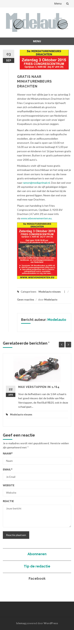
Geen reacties (25, 299)
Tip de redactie (37, 566)
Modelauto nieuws (50, 291)
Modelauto (50, 299)
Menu (58, 3)
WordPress (51, 623)
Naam (8, 453)
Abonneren (37, 554)
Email (8, 469)
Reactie (8, 501)
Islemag (21, 623)
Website (8, 485)
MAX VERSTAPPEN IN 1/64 (39, 387)
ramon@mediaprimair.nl (36, 182)
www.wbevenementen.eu (36, 218)
